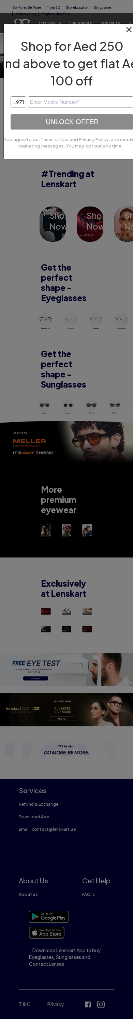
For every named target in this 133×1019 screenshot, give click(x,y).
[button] (129, 32)
